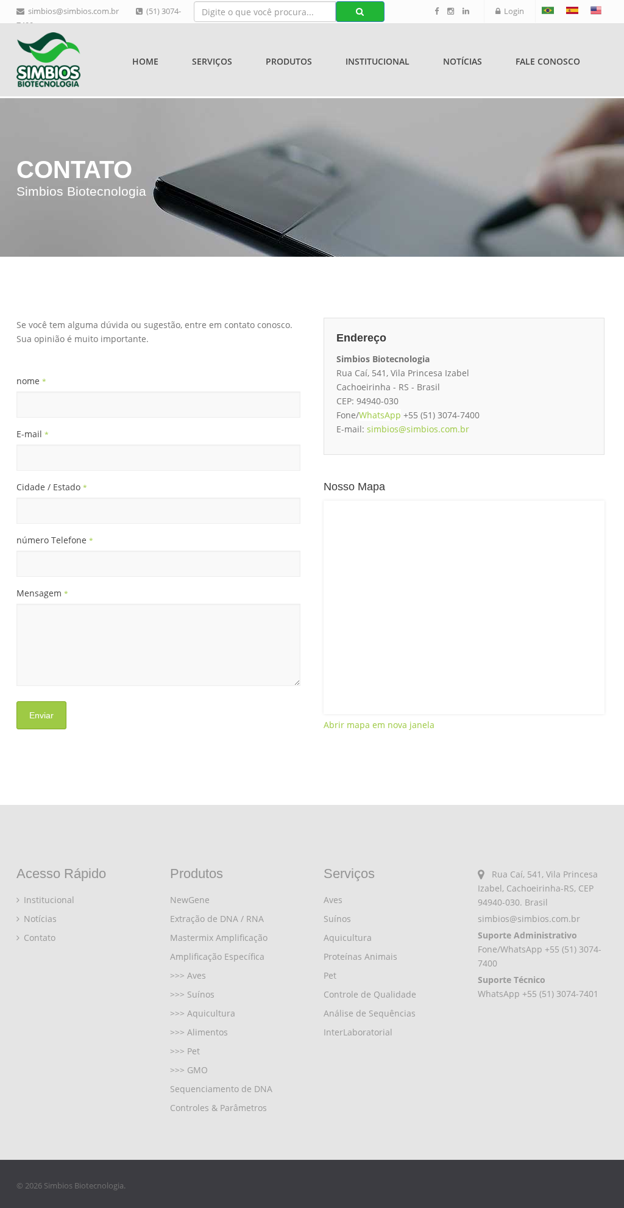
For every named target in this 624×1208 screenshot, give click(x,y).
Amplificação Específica (217, 956)
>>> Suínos (192, 994)
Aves (333, 900)
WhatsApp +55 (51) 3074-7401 (538, 993)
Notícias (462, 61)
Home (145, 61)
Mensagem (42, 593)
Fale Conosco (548, 61)
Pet (330, 975)
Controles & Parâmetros (218, 1107)
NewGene (190, 900)
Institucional (47, 900)
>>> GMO (189, 1070)
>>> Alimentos (199, 1032)
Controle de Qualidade (370, 994)
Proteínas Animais (360, 956)
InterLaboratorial (358, 1032)
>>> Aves (188, 975)
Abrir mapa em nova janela (379, 725)
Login (512, 10)
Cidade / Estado (51, 487)
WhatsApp (380, 415)
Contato (38, 937)
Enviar (41, 715)
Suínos (337, 918)
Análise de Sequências (370, 1013)
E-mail (32, 434)
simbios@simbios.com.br (71, 10)
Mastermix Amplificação (219, 937)
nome (31, 381)
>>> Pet (185, 1051)
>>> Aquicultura (202, 1013)
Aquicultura (348, 937)
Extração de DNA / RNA (217, 918)
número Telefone (54, 540)
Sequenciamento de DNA (221, 1089)
